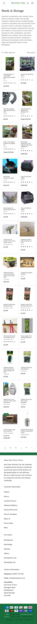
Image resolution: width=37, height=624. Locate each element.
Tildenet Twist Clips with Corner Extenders (26, 400)
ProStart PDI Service (11, 510)
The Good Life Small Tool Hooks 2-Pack (9, 336)
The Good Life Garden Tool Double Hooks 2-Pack (9, 241)
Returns (6, 496)
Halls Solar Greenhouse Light (9, 177)
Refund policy (9, 619)
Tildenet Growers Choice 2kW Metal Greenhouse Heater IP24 (9, 275)
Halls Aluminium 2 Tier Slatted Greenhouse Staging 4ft (9, 76)
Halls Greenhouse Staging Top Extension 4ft (26, 110)
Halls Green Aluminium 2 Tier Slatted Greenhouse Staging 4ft (26, 144)
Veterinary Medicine (10, 505)
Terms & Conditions (10, 514)
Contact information (27, 616)
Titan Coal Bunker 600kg (26, 177)
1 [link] (5, 447)
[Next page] (32, 448)
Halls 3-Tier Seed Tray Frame (27, 75)
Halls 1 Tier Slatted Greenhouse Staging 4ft (9, 143)
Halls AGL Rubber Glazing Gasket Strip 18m (9, 110)
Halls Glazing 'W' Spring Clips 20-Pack (9, 208)
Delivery (6, 492)
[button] (4, 3)
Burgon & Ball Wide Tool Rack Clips (9, 305)
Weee (6, 527)
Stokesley (7, 549)
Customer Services (10, 501)
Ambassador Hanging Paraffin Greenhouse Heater (27, 431)
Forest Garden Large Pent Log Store (9, 430)
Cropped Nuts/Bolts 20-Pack (26, 273)
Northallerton (8, 540)
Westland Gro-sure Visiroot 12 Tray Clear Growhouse (10, 400)
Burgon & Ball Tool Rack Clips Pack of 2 (27, 305)
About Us (7, 519)
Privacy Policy (8, 523)
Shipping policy (29, 619)
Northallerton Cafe (10, 558)
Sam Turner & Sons (15, 614)
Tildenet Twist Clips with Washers (26, 368)
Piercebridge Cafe (9, 562)
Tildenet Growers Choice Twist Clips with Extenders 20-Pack (9, 370)
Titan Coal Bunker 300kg (26, 208)
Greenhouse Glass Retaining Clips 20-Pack (26, 241)
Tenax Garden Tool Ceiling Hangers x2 (26, 336)
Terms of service (15, 616)
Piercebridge (8, 544)
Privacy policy (19, 619)
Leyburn (6, 553)
